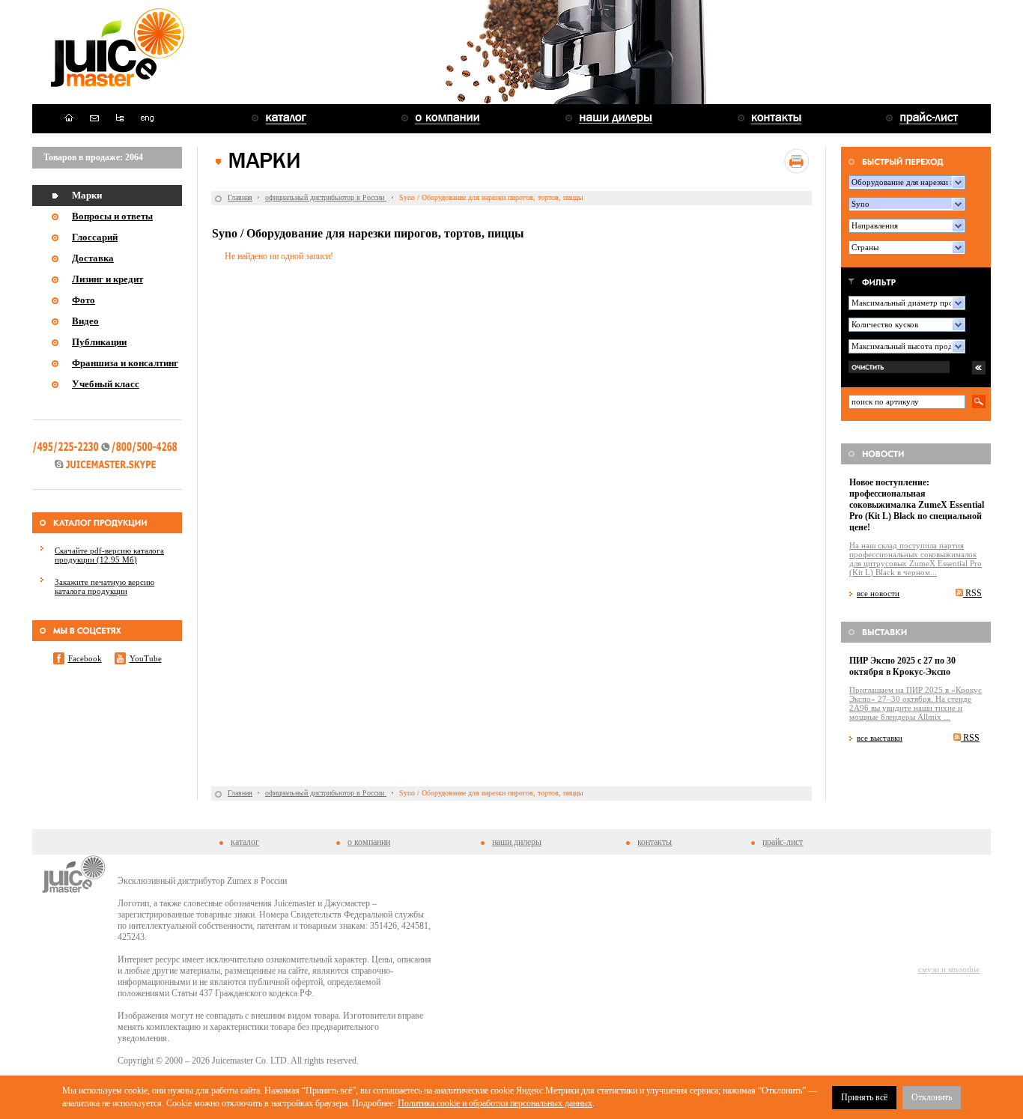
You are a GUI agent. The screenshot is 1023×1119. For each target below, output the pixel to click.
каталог (245, 842)
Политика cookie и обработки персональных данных (495, 1103)
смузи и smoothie (949, 969)
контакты (654, 842)
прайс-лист (782, 842)
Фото (83, 300)
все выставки (879, 737)
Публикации (99, 342)
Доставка (93, 258)
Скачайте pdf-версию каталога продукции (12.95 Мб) (109, 555)
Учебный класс (105, 383)
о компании (368, 842)
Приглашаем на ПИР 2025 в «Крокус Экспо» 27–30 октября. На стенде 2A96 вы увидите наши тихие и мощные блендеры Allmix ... (915, 703)
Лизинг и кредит (107, 279)
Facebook (85, 658)
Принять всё (864, 1097)
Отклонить (931, 1097)
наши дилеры (516, 842)
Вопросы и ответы (112, 216)
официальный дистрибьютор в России (325, 197)
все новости (878, 593)
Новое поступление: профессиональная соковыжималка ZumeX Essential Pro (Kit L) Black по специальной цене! (916, 505)
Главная (240, 197)
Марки (87, 195)
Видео (85, 321)
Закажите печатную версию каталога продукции (104, 586)
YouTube (146, 658)
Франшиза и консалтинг (125, 363)
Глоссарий (95, 237)
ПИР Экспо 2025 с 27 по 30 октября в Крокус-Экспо (902, 666)
